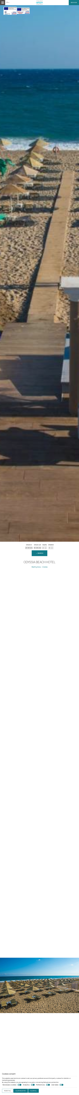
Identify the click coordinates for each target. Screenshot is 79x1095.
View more (8, 760)
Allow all (33, 1091)
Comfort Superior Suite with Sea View (39, 944)
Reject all (7, 1091)
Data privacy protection (51, 1082)
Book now (74, 2)
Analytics (26, 1085)
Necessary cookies (9, 1085)
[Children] (50, 547)
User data (54, 1085)
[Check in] (29, 547)
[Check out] (37, 547)
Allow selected (21, 1091)
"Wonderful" (39, 1051)
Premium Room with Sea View (39, 880)
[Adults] (44, 547)
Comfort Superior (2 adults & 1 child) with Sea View (39, 817)
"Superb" (39, 1029)
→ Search (39, 553)
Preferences (40, 1085)
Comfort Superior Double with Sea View (39, 753)
